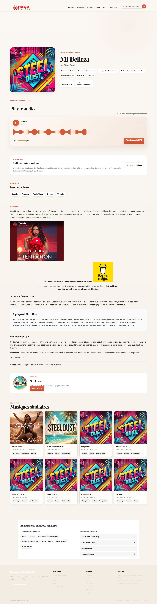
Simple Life (85, 446)
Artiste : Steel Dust (28, 536)
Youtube (60, 194)
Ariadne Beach (18, 494)
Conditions (113, 7)
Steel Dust (69, 65)
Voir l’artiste (37, 388)
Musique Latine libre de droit (48, 536)
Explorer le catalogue (19, 584)
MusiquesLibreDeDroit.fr (23, 572)
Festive (33, 365)
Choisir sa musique (124, 578)
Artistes (90, 7)
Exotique (25, 365)
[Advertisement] (78, 31)
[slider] (78, 132)
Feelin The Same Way (55, 446)
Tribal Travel (17, 446)
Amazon (25, 194)
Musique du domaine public (127, 583)
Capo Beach (86, 494)
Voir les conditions (134, 165)
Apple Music (38, 194)
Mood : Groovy (27, 546)
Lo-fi (87, 578)
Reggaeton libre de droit (30, 541)
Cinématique (90, 583)
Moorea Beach (121, 446)
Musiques (80, 7)
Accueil (71, 7)
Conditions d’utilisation (123, 600)
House (88, 581)
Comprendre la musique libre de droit (130, 575)
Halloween (89, 589)
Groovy (40, 365)
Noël (87, 592)
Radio (98, 7)
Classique (89, 575)
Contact (144, 600)
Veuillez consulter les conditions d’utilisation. (78, 289)
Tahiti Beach (52, 494)
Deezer (50, 194)
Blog (104, 7)
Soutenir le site (59, 586)
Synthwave (89, 586)
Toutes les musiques (53, 365)
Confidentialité (136, 600)
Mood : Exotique (47, 541)
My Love (119, 494)
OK (144, 6)
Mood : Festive (61, 541)
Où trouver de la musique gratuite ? (130, 581)
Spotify (15, 194)
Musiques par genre (59, 578)
